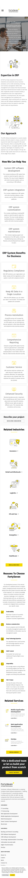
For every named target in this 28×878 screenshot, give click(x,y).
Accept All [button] (12, 875)
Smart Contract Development (9, 821)
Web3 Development (6, 819)
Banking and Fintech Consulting (9, 832)
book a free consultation (14, 421)
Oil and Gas (13, 514)
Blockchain (4, 824)
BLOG (2, 860)
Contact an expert (14, 772)
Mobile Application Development (17, 711)
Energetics (13, 535)
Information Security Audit (8, 842)
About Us (3, 855)
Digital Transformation (7, 845)
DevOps (13, 739)
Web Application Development (17, 725)
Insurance (13, 451)
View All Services (14, 752)
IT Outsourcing (5, 811)
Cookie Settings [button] (5, 875)
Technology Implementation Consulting (12, 839)
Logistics (13, 493)
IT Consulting (4, 808)
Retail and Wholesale (13, 472)
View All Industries (14, 565)
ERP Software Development (8, 834)
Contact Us (4, 863)
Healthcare (13, 556)
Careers (3, 857)
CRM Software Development (8, 837)
